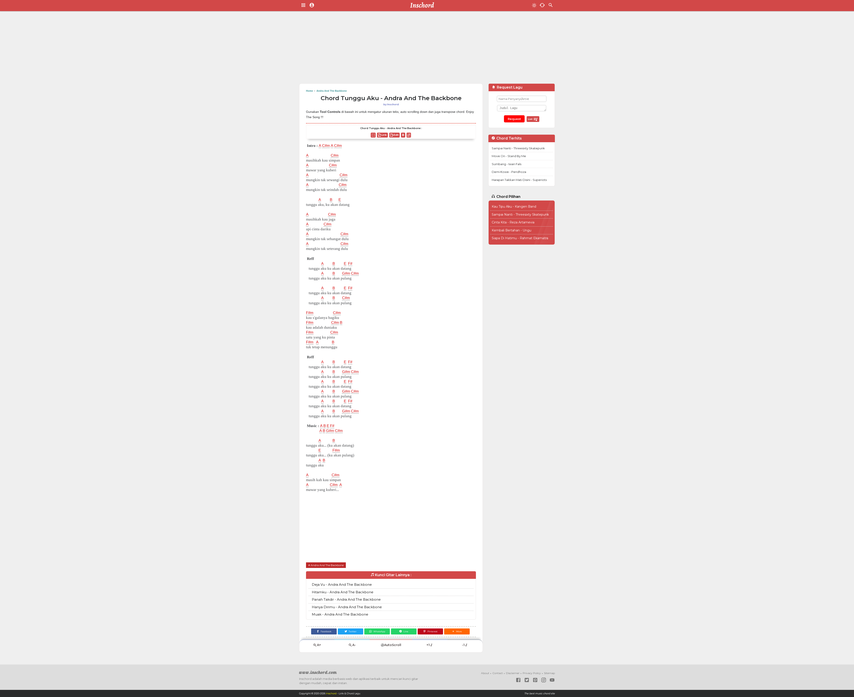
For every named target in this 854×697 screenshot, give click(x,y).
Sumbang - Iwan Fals (506, 164)
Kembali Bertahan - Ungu (511, 230)
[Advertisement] (427, 49)
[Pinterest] (535, 680)
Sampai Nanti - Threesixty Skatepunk (518, 148)
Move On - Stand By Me (509, 156)
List (530, 119)
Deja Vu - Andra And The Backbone (342, 584)
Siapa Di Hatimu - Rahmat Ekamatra (520, 238)
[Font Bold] (403, 135)
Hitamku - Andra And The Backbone (342, 592)
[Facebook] (518, 680)
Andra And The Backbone (327, 565)
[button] (457, 631)
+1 (428, 645)
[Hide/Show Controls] (409, 135)
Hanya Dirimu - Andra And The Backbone (347, 607)
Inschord (331, 693)
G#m (346, 273)
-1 (463, 645)
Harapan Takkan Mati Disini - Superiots (519, 180)
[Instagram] (543, 680)
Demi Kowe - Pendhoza (509, 172)
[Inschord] (423, 5)
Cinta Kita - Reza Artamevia (513, 222)
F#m (309, 313)
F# (350, 263)
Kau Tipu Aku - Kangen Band (514, 207)
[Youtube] (552, 680)
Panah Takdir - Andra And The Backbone (346, 599)
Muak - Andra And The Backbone (340, 614)
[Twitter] (527, 680)
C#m (326, 146)
